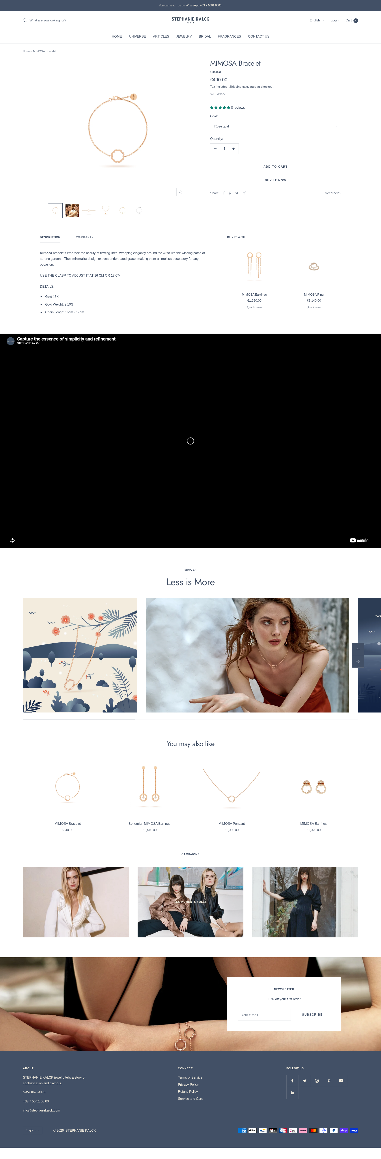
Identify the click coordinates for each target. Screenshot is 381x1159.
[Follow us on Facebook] (292, 1081)
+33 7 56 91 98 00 (36, 1101)
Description (50, 237)
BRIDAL (205, 36)
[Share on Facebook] (224, 193)
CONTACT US (258, 36)
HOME (117, 36)
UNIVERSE (137, 36)
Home (26, 51)
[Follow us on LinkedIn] (292, 1093)
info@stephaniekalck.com (41, 1110)
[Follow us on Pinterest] (329, 1081)
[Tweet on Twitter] (237, 193)
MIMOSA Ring (314, 294)
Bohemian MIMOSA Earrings (149, 823)
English (315, 20)
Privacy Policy (188, 1084)
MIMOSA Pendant (232, 823)
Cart (351, 20)
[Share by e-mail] (244, 193)
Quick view (254, 307)
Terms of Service (190, 1077)
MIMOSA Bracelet (67, 823)
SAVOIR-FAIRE (34, 1092)
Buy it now (275, 180)
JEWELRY (184, 36)
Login (334, 20)
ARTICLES (161, 36)
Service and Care (190, 1098)
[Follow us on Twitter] (305, 1081)
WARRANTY (84, 237)
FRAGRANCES (229, 36)
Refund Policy (188, 1091)
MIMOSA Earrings (254, 294)
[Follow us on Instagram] (317, 1081)
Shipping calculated (242, 86)
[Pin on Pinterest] (230, 193)
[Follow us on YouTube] (341, 1081)
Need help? (333, 193)
